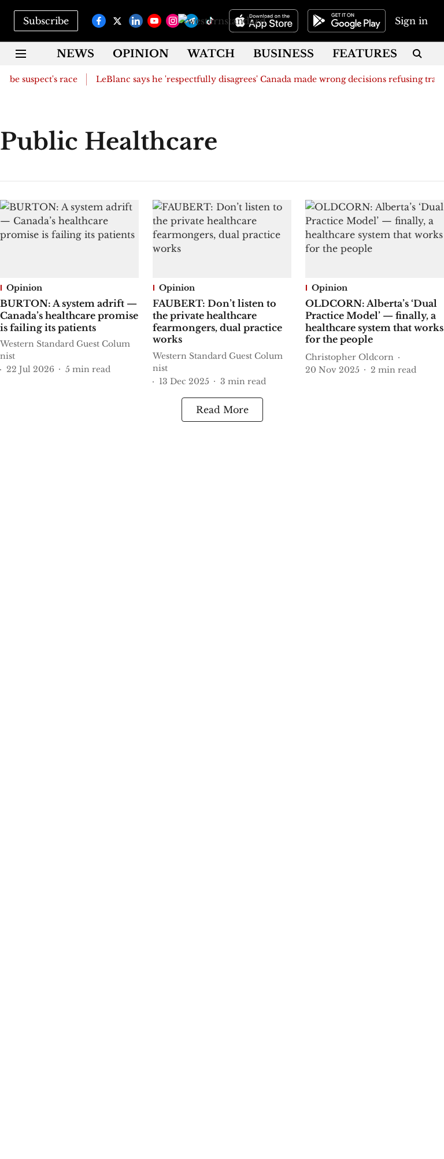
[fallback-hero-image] (69, 239)
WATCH (211, 53)
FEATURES (364, 53)
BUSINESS (283, 53)
